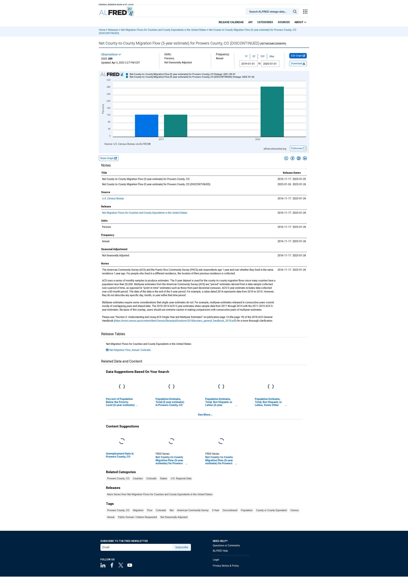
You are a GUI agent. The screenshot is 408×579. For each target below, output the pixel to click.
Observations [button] (109, 54)
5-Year (215, 510)
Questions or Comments (226, 545)
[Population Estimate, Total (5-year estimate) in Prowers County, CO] (171, 386)
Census (294, 510)
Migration (138, 510)
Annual (110, 517)
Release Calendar (231, 22)
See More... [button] (205, 414)
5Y (253, 56)
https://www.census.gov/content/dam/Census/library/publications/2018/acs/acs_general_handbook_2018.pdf (175, 320)
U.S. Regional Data (181, 478)
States (163, 478)
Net (172, 510)
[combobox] (273, 11)
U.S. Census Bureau (113, 198)
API (250, 22)
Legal (216, 559)
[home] (117, 11)
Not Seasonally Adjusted (173, 517)
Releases (113, 29)
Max (272, 56)
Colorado (151, 478)
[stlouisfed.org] (116, 4)
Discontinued (230, 510)
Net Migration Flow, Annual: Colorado (130, 350)
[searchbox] (273, 12)
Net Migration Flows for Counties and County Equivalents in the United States (163, 29)
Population (247, 510)
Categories (265, 22)
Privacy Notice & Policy (226, 565)
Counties (138, 478)
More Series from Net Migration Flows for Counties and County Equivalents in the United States (159, 494)
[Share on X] (286, 158)
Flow (149, 510)
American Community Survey (193, 510)
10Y (262, 56)
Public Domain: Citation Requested (137, 517)
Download (297, 63)
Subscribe (181, 547)
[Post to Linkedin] (305, 158)
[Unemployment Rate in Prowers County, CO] (122, 441)
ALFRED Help (220, 550)
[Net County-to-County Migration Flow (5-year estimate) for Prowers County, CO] (171, 441)
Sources (284, 22)
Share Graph (107, 158)
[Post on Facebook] (292, 158)
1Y (246, 56)
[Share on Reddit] (299, 158)
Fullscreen (297, 148)
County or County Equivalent (271, 510)
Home (102, 29)
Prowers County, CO (118, 478)
